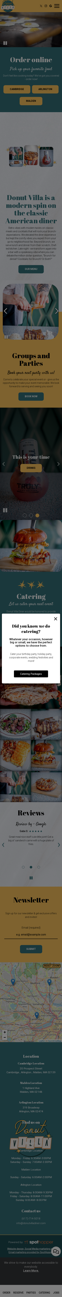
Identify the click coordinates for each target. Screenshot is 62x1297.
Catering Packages (31, 673)
